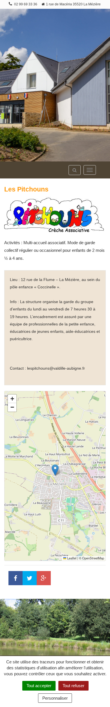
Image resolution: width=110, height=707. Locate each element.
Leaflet (71, 558)
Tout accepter (39, 685)
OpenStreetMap (93, 558)
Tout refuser (73, 685)
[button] (55, 470)
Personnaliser (55, 698)
